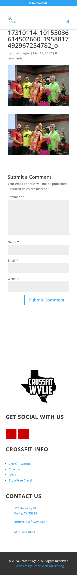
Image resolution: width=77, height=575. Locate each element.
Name (13, 242)
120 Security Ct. (25, 508)
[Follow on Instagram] (23, 434)
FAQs (12, 475)
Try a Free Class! (20, 480)
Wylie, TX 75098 (25, 513)
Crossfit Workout (21, 464)
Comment (16, 197)
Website (13, 279)
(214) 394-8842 (24, 532)
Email (13, 260)
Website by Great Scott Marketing (40, 566)
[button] (38, 134)
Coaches (15, 469)
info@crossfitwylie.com (31, 522)
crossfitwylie (21, 53)
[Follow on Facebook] (11, 434)
